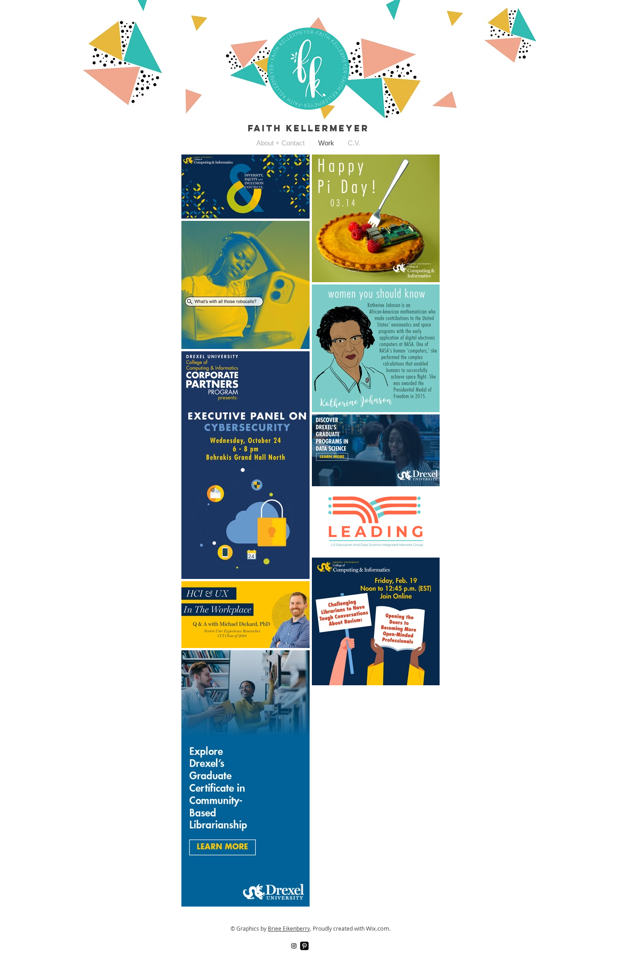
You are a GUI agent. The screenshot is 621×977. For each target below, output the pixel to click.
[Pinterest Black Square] (304, 946)
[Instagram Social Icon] (294, 946)
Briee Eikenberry (289, 928)
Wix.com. (378, 928)
